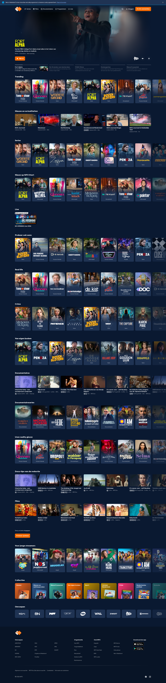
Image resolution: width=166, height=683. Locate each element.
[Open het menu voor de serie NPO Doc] (149, 274)
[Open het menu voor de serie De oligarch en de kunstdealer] (115, 407)
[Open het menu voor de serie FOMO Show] (29, 81)
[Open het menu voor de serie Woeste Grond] (63, 81)
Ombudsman (117, 650)
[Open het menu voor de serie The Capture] (132, 309)
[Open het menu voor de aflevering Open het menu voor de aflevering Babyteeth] (149, 506)
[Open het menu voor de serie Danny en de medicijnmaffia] (149, 407)
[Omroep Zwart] (114, 614)
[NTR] (22, 614)
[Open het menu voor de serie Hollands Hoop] (115, 343)
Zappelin (96, 643)
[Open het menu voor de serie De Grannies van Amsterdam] (46, 81)
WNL (55, 646)
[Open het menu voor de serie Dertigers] (98, 145)
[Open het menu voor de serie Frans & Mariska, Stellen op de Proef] (132, 442)
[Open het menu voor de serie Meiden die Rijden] (115, 240)
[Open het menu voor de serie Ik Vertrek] (63, 240)
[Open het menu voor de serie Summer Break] (29, 550)
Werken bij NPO (78, 657)
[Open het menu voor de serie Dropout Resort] (63, 442)
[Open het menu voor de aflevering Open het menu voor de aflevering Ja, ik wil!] (103, 476)
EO (15, 650)
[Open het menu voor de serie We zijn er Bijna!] (80, 81)
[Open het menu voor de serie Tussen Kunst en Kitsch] (80, 179)
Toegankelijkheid (78, 646)
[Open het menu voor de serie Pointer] (149, 179)
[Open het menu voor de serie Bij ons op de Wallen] (115, 442)
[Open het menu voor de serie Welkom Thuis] (80, 550)
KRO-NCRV (18, 657)
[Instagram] (150, 677)
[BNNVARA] (144, 614)
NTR (36, 650)
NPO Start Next (98, 650)
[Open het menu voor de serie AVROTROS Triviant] (132, 81)
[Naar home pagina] (18, 9)
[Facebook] (146, 677)
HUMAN (17, 653)
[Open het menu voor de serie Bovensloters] (115, 81)
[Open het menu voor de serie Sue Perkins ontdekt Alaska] (46, 240)
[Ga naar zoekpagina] (122, 9)
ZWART (56, 650)
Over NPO (76, 643)
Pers (75, 650)
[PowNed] (52, 614)
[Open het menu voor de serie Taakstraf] (132, 550)
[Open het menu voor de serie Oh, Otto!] (115, 145)
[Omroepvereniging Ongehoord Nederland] (37, 614)
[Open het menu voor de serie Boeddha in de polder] (132, 274)
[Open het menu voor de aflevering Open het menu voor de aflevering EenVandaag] (81, 116)
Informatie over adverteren (62, 670)
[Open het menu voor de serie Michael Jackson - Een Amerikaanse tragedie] (46, 407)
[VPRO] (68, 614)
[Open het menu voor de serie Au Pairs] (149, 81)
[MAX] (83, 614)
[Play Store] (138, 648)
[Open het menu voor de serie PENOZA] (132, 145)
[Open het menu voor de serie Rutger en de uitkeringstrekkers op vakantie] (98, 442)
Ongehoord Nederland (40, 653)
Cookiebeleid (50, 670)
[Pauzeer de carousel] (149, 58)
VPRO (55, 643)
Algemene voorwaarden (21, 670)
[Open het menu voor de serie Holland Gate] (98, 407)
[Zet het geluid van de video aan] (143, 58)
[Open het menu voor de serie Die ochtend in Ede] (63, 407)
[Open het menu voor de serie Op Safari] (98, 240)
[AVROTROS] (129, 614)
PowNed (37, 657)
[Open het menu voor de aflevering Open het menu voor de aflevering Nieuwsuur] (58, 116)
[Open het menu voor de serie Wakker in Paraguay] (80, 442)
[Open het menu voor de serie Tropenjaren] (149, 145)
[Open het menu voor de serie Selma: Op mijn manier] (149, 442)
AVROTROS (18, 643)
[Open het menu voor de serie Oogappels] (149, 343)
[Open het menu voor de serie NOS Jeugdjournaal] (46, 550)
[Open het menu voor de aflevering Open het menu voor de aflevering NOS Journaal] (35, 116)
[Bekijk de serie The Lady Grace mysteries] (92, 560)
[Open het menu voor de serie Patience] (63, 309)
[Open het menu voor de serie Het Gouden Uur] (132, 343)
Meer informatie (61, 2)
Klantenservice (78, 660)
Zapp (95, 646)
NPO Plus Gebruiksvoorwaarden (37, 670)
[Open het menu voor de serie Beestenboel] (46, 179)
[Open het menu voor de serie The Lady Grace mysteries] (98, 550)
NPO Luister (97, 657)
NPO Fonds (116, 646)
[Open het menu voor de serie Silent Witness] (80, 309)
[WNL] (98, 614)
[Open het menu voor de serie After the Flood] (46, 309)
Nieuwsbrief (77, 653)
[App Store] (138, 644)
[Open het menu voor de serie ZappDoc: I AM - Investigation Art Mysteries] (132, 407)
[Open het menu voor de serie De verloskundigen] (80, 274)
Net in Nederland (118, 653)
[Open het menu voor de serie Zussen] (63, 145)
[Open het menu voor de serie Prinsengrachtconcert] (132, 240)
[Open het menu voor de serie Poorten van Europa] (29, 407)
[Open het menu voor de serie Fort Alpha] (98, 81)
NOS (36, 646)
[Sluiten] (163, 2)
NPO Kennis (117, 643)
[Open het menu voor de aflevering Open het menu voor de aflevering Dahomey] (126, 476)
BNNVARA (17, 646)
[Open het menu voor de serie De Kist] (98, 274)
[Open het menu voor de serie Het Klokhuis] (115, 550)
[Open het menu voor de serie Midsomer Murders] (98, 179)
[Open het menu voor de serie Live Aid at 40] (80, 407)
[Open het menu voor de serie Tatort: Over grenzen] (115, 309)
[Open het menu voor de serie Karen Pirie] (149, 309)
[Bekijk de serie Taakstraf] (126, 560)
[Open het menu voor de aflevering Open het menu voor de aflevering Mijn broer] (58, 377)
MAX (36, 643)
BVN (95, 653)
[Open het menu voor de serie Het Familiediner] (63, 274)
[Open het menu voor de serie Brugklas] (63, 550)
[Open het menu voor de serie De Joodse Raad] (98, 343)
